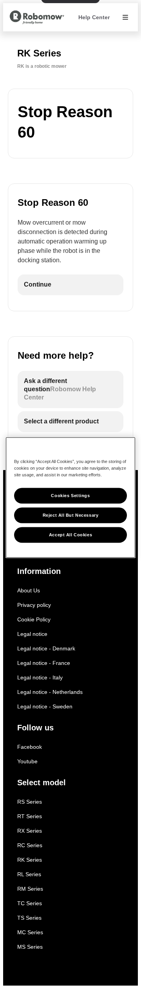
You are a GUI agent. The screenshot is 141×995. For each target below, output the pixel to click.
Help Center (94, 17)
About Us (28, 590)
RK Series (29, 860)
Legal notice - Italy (40, 677)
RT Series (29, 816)
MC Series (30, 932)
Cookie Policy (34, 619)
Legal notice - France (43, 663)
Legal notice (32, 634)
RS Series (29, 802)
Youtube (27, 761)
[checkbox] (70, 284)
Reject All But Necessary (71, 515)
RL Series (29, 874)
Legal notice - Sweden (44, 706)
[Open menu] (125, 17)
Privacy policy (34, 605)
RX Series (29, 831)
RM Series (30, 889)
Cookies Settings (70, 495)
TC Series (29, 903)
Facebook (29, 747)
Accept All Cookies (70, 534)
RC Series (29, 845)
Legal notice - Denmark (46, 648)
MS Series (30, 947)
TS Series (29, 918)
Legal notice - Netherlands (50, 692)
